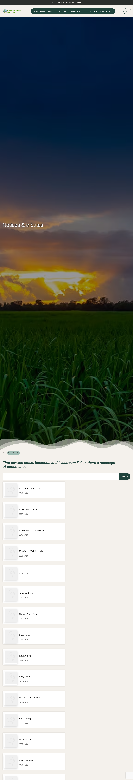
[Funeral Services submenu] (55, 11)
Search (124, 476)
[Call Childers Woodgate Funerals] (127, 11)
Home (4, 453)
